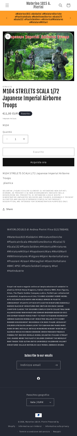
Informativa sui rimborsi (30, 426)
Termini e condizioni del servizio (34, 431)
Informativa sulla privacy (57, 426)
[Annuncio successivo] (70, 18)
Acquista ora (38, 162)
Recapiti (57, 431)
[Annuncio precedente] (7, 18)
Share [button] (9, 209)
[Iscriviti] (56, 365)
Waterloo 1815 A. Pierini (36, 421)
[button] (7, 5)
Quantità (7, 131)
